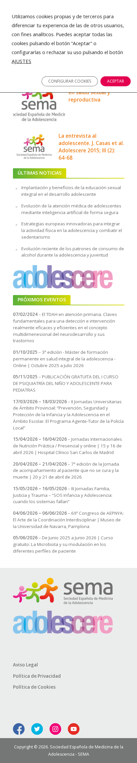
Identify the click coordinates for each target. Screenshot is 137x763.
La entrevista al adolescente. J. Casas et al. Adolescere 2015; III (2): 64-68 (91, 146)
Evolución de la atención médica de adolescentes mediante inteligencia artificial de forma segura (71, 209)
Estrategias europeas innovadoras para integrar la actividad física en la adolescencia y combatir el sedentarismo (71, 230)
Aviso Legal (25, 665)
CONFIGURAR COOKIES (69, 81)
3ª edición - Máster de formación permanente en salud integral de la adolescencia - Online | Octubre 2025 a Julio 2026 (64, 358)
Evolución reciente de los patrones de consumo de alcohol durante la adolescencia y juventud (72, 252)
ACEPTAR (115, 81)
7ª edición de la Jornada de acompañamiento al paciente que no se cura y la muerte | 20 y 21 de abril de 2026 (66, 470)
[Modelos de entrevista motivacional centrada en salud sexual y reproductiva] (39, 100)
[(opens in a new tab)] (34, 146)
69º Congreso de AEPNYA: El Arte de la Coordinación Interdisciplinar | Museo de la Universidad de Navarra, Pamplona (68, 519)
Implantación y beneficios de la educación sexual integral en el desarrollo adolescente (71, 191)
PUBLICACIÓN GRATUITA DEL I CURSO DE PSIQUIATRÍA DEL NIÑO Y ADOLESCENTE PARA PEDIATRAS (65, 383)
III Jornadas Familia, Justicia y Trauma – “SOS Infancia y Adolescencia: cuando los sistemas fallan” (62, 495)
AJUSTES (21, 61)
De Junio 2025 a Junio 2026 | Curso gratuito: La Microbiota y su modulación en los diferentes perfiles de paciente (63, 544)
